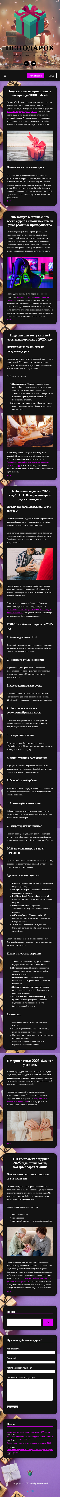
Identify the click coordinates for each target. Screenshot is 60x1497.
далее (9, 200)
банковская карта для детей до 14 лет (22, 111)
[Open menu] (5, 75)
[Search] (48, 1322)
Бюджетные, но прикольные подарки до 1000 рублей (30, 93)
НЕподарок (30, 47)
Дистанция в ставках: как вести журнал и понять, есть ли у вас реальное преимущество (30, 221)
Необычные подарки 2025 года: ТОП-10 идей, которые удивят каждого (30, 495)
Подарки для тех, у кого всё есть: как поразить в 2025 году (30, 337)
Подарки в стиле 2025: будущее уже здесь (30, 1063)
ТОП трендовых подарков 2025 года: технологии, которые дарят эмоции (30, 1163)
